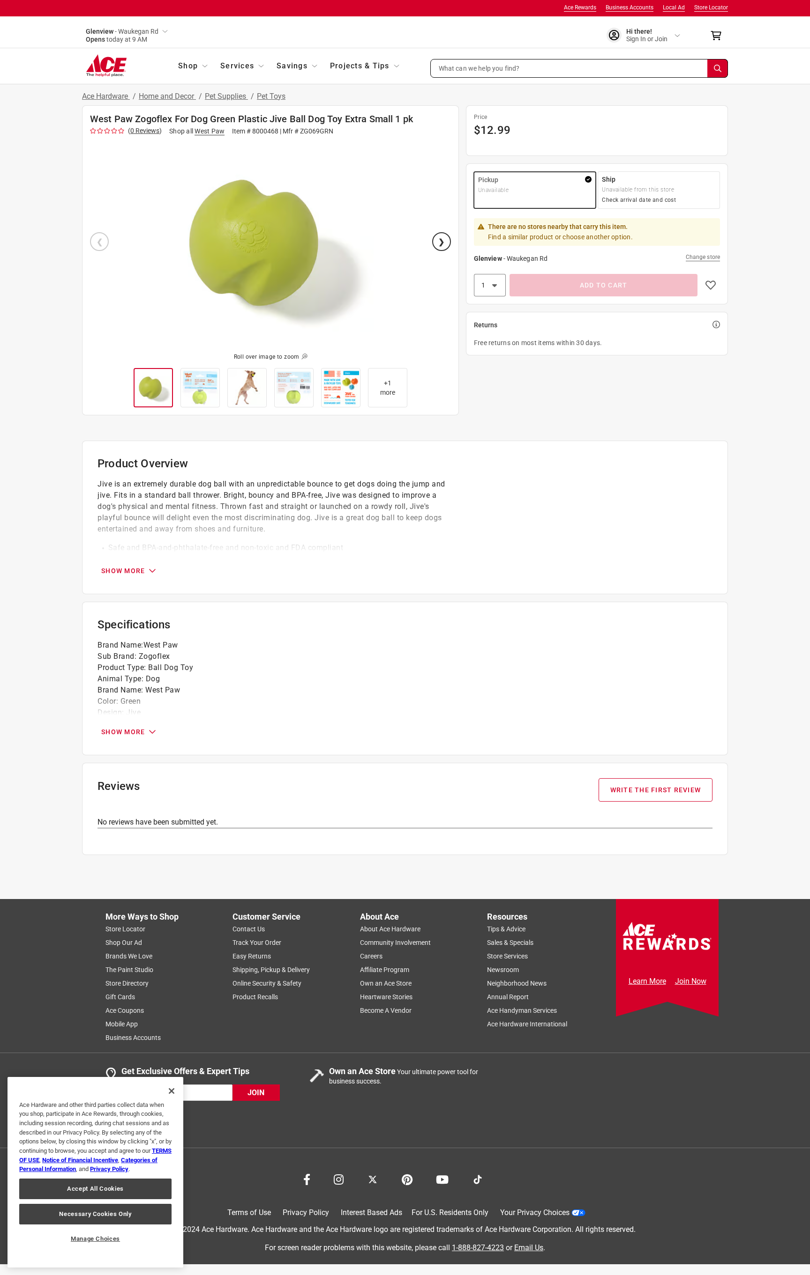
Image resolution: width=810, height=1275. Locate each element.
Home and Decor (167, 96)
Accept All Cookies (95, 1188)
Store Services (507, 956)
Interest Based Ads (371, 1212)
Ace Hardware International (527, 1024)
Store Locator (711, 7)
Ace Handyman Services (522, 1010)
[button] (579, 68)
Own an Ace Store (386, 983)
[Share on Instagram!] (339, 1178)
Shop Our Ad (123, 942)
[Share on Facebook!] (306, 1178)
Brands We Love (128, 956)
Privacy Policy (306, 1212)
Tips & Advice (506, 929)
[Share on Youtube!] (442, 1178)
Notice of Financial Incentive (80, 1160)
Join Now (690, 981)
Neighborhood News (517, 983)
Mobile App (121, 1024)
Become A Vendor (386, 1010)
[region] (95, 1172)
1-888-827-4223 (478, 1247)
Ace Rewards (580, 7)
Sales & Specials (510, 942)
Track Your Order (256, 942)
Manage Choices (95, 1238)
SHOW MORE (123, 571)
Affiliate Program (384, 969)
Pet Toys (271, 96)
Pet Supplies (226, 96)
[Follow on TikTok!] (477, 1178)
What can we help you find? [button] (479, 68)
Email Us (528, 1247)
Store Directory (127, 983)
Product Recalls (255, 997)
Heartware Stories (386, 997)
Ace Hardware (106, 96)
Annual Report (508, 997)
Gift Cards (120, 997)
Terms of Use (249, 1212)
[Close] (171, 1091)
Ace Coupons (124, 1010)
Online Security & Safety (266, 983)
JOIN (256, 1092)
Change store (703, 257)
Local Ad (674, 7)
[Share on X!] (372, 1178)
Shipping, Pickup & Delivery (271, 969)
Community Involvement (395, 942)
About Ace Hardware (390, 929)
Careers (371, 956)
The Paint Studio (129, 969)
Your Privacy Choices (535, 1212)
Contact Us (248, 929)
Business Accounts (629, 7)
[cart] (719, 35)
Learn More (647, 981)
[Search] (717, 68)
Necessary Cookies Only (95, 1213)
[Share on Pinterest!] (407, 1178)
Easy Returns (251, 956)
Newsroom (503, 969)
